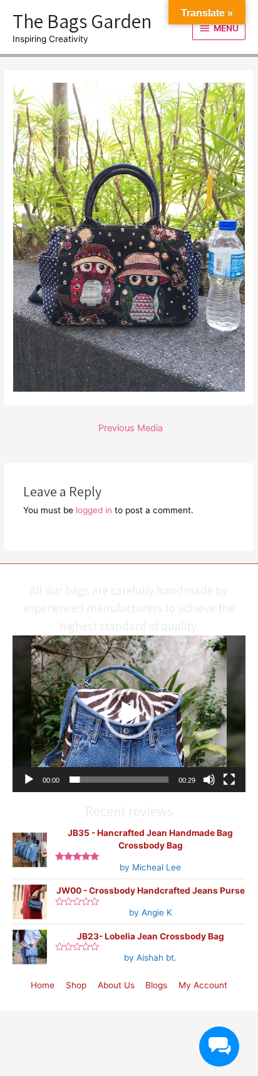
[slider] (119, 779)
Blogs (156, 985)
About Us (116, 985)
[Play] (29, 779)
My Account (202, 985)
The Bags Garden (82, 21)
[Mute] (209, 779)
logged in (94, 510)
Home (42, 985)
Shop (76, 985)
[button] (129, 714)
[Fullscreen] (229, 779)
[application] (129, 713)
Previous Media (130, 428)
